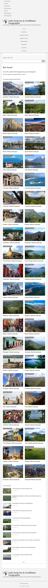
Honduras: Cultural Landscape (11, 315)
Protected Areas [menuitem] (7, 6)
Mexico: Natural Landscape (32, 334)
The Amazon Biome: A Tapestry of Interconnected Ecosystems (24, 525)
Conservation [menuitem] (24, 50)
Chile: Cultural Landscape (10, 170)
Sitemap (24, 586)
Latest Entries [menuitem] (24, 32)
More (24, 562)
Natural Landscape (29, 82)
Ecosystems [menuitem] (24, 47)
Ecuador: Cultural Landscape (10, 224)
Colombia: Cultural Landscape (11, 188)
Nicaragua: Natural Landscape (33, 352)
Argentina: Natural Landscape (33, 97)
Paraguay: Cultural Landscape (11, 388)
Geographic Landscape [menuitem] (24, 35)
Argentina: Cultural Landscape (11, 97)
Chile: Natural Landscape (31, 170)
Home (20, 586)
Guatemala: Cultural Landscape (11, 279)
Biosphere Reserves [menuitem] (7, 8)
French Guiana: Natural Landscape (34, 261)
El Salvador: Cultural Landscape (11, 242)
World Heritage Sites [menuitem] (7, 13)
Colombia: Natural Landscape (33, 188)
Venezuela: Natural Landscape (33, 479)
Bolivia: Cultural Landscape (10, 133)
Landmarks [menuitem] (6, 3)
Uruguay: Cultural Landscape (10, 461)
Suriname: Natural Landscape (33, 425)
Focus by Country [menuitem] (7, 1)
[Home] (5, 21)
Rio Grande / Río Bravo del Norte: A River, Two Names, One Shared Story (26, 540)
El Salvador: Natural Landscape (33, 242)
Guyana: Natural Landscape (32, 297)
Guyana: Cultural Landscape (10, 297)
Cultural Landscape (8, 82)
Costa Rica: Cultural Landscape (11, 206)
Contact (27, 586)
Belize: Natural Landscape (32, 115)
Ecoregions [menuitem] (6, 10)
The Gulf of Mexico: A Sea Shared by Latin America (22, 510)
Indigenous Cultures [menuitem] (24, 38)
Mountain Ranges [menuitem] (24, 41)
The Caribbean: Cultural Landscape (12, 443)
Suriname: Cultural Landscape (11, 425)
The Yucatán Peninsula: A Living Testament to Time (22, 488)
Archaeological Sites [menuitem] (8, 15)
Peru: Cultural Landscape (9, 406)
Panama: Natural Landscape (32, 370)
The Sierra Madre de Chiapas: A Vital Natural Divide (22, 554)
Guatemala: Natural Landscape (33, 279)
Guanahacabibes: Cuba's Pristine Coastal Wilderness (22, 503)
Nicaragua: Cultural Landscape (11, 352)
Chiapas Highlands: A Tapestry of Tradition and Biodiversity (24, 547)
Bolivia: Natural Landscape (32, 133)
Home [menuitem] (24, 28)
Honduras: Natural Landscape (33, 315)
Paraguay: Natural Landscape (33, 388)
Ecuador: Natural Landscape (32, 224)
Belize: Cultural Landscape (10, 115)
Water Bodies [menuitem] (24, 44)
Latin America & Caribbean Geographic (22, 22)
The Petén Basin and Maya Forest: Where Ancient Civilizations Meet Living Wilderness (26, 497)
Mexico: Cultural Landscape (10, 334)
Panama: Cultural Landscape (10, 370)
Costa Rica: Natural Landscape (33, 206)
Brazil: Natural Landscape (32, 151)
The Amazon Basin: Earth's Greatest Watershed (21, 518)
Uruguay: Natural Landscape (32, 461)
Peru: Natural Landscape (31, 406)
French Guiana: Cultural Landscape (12, 261)
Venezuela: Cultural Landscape (11, 479)
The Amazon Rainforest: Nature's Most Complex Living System (24, 532)
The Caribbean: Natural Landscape (34, 443)
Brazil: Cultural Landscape (10, 151)
